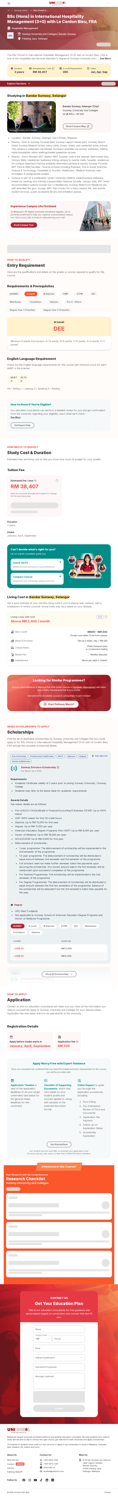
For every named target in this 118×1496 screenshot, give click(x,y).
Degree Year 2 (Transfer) (56, 310)
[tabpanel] (59, 949)
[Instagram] (29, 1480)
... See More (104, 58)
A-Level (31, 294)
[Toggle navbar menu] (9, 3)
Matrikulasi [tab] (90, 926)
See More (16, 417)
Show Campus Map (76, 126)
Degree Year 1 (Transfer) (22, 310)
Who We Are (13, 1460)
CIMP (65, 294)
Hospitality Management (84, 687)
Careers (11, 1464)
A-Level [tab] (33, 926)
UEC (93, 294)
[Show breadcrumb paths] (8, 10)
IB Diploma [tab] (48, 926)
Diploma (54, 302)
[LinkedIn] (47, 1480)
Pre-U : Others (74, 302)
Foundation (35, 302)
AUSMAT (14, 294)
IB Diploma (48, 294)
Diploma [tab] (36, 932)
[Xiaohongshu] (52, 1480)
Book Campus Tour (24, 225)
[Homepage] (57, 3)
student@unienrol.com (53, 1471)
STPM (80, 294)
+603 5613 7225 (50, 1460)
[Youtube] (35, 1480)
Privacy (108, 1492)
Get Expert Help (22, 425)
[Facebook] (24, 1480)
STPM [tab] (64, 926)
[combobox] (42, 1338)
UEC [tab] (76, 926)
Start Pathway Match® (61, 704)
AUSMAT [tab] (17, 926)
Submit (59, 1408)
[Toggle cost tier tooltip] (57, 480)
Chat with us (49, 1467)
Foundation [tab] (19, 932)
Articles (10, 1468)
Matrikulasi (15, 302)
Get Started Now (59, 1144)
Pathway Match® (14, 1472)
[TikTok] (41, 1480)
